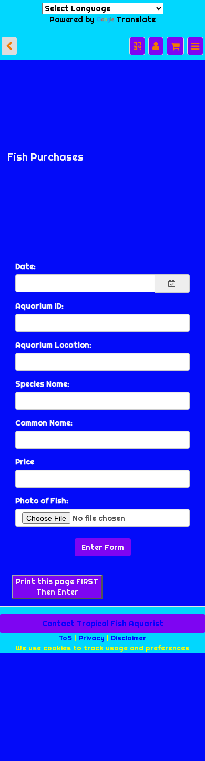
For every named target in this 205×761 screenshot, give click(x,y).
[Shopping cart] (176, 44)
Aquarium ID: (39, 303)
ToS (65, 635)
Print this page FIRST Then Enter (57, 584)
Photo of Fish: (41, 498)
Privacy (91, 635)
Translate (134, 18)
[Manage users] (157, 44)
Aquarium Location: (53, 342)
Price (24, 459)
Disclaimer (128, 635)
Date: (25, 264)
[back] (9, 44)
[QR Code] (139, 44)
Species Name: (42, 381)
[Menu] (195, 44)
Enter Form (102, 544)
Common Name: (44, 420)
